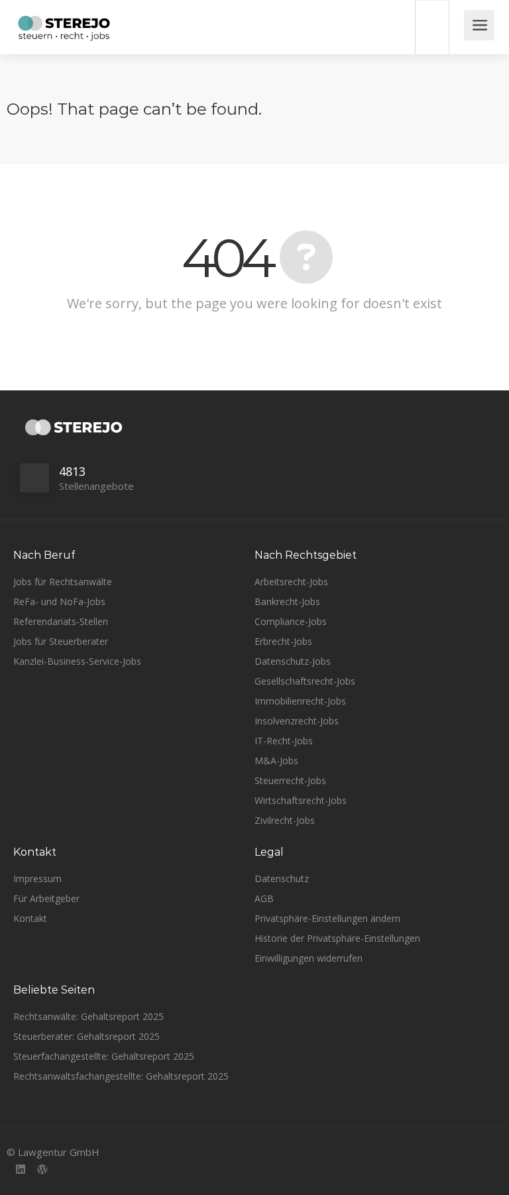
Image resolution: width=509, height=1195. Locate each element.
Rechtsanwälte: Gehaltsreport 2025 (88, 1016)
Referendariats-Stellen (60, 621)
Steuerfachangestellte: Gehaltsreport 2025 (103, 1056)
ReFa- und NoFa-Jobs (59, 601)
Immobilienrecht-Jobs (300, 701)
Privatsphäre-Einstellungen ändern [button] (327, 918)
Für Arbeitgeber (46, 898)
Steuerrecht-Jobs (290, 780)
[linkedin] (20, 1170)
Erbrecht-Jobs (283, 641)
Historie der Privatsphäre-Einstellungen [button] (337, 938)
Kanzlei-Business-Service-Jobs (77, 661)
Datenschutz (281, 878)
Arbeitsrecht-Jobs (291, 581)
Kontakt (30, 918)
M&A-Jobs (276, 760)
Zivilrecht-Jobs (284, 820)
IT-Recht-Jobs (283, 740)
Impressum (37, 878)
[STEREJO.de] (64, 30)
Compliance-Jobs (290, 621)
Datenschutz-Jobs (292, 661)
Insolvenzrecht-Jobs (296, 720)
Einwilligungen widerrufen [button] (308, 958)
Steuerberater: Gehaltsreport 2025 (86, 1036)
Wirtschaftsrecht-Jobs (300, 800)
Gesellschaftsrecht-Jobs (304, 681)
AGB (264, 898)
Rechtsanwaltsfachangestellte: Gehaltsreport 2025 (121, 1076)
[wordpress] (42, 1170)
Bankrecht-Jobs (287, 601)
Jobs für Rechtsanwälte (62, 581)
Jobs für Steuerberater (60, 641)
